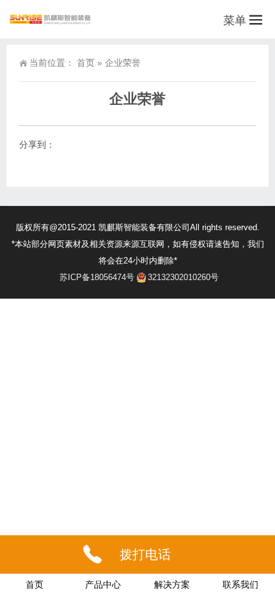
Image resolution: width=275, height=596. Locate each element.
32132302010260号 (183, 277)
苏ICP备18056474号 (96, 277)
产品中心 (103, 584)
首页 (86, 63)
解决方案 (172, 584)
